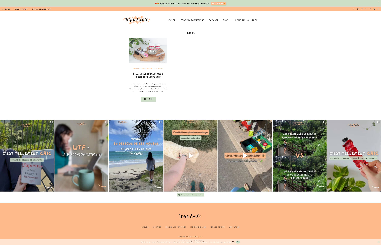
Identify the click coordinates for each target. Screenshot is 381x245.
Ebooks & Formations (192, 20)
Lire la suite (148, 99)
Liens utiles (234, 227)
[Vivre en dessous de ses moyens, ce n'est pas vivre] (136, 156)
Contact (157, 227)
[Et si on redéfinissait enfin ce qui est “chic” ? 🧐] (354, 156)
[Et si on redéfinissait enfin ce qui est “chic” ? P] (27, 156)
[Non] (379, 242)
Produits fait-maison (141, 68)
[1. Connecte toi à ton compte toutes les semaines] (190, 156)
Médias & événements (41, 9)
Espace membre (217, 227)
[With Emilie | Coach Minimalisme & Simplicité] (137, 20)
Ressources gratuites (247, 20)
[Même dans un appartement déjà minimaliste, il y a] (245, 156)
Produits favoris (21, 9)
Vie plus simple (157, 68)
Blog (225, 20)
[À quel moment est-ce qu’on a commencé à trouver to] (81, 156)
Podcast (213, 20)
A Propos (6, 9)
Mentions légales (198, 227)
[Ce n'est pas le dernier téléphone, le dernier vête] (299, 156)
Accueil (172, 20)
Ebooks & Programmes (176, 227)
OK (238, 242)
